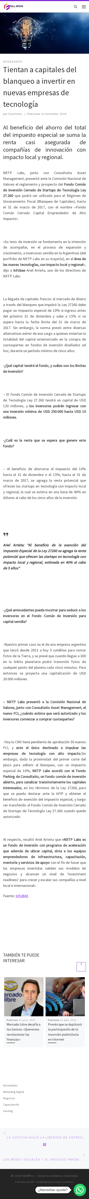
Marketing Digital (13, 1092)
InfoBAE (22, 895)
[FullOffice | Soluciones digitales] (13, 6)
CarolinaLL (15, 114)
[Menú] (84, 7)
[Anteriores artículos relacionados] (71, 966)
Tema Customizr (64, 1181)
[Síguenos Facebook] (44, 1191)
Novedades (10, 1085)
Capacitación (11, 1104)
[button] (80, 1190)
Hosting (8, 1111)
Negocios (9, 1098)
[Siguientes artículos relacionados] (81, 966)
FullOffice (28, 1176)
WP (32, 1181)
